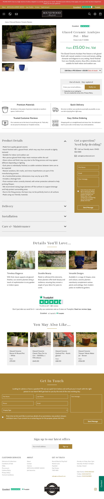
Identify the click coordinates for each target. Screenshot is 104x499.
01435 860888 (86, 476)
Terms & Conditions (8, 475)
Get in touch (17, 14)
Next (53, 42)
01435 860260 (89, 471)
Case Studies (30, 7)
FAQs (3, 466)
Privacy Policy (88, 93)
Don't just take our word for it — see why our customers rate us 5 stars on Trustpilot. (52, 309)
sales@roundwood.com (86, 156)
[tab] (34, 141)
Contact (37, 7)
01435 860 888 (11, 14)
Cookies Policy (6, 470)
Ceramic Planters (27, 22)
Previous (4, 42)
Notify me (92, 87)
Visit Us (29, 466)
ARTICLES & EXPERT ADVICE (15, 7)
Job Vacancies (31, 470)
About (4, 7)
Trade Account (45, 7)
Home (7, 22)
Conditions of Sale (7, 463)
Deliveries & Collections (9, 461)
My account (5, 468)
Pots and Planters (15, 22)
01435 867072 (86, 474)
